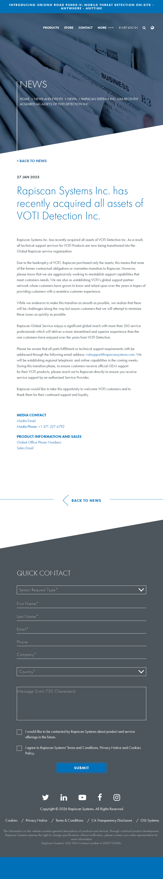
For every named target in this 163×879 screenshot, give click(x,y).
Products (51, 28)
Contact (86, 28)
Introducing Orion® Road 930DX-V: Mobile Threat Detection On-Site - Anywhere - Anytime (81, 6)
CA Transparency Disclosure (111, 820)
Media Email (26, 420)
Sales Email (25, 447)
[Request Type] (81, 590)
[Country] (81, 671)
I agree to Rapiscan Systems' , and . (83, 750)
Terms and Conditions (82, 747)
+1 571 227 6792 (51, 426)
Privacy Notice (110, 747)
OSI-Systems (150, 820)
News (72, 99)
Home (25, 99)
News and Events (48, 99)
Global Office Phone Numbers (39, 442)
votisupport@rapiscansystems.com (110, 354)
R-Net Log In (128, 28)
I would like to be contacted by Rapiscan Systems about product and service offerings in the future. (80, 734)
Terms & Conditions (69, 820)
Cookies (11, 820)
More (105, 28)
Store (68, 28)
